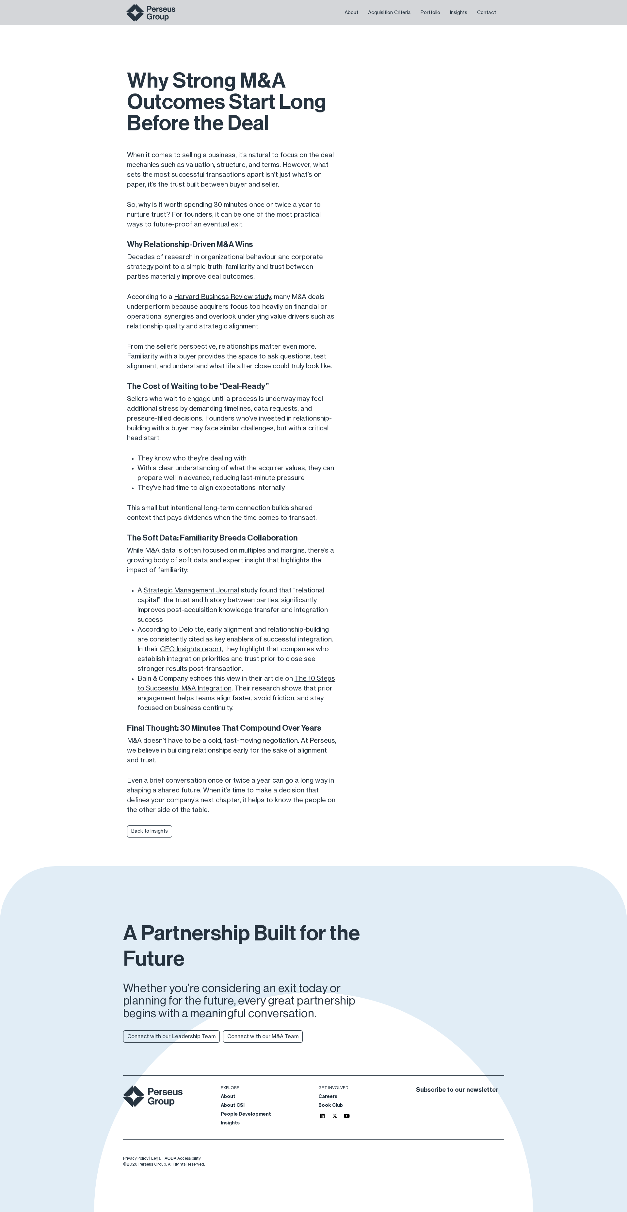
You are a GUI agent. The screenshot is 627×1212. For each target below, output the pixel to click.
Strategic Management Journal (191, 590)
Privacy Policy (135, 1158)
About (228, 1096)
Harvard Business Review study (222, 297)
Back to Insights (149, 831)
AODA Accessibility (183, 1158)
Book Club (330, 1105)
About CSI (233, 1105)
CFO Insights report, (191, 649)
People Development (246, 1114)
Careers (327, 1096)
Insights (230, 1123)
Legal (156, 1158)
